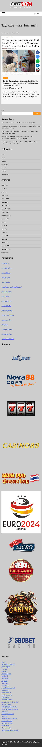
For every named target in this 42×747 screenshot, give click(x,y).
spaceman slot (6, 320)
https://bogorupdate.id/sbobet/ (11, 287)
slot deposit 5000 (7, 315)
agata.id (4, 671)
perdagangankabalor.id (9, 707)
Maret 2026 (4, 185)
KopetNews (17, 742)
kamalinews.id (6, 693)
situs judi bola (5, 273)
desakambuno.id (6, 721)
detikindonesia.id (6, 700)
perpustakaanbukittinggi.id (9, 730)
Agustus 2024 (5, 219)
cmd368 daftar (6, 268)
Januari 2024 (4, 242)
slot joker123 (5, 263)
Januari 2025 (4, 202)
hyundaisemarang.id (8, 688)
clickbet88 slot (6, 306)
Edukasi (5, 78)
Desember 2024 (5, 205)
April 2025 (4, 192)
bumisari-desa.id (6, 723)
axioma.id (4, 711)
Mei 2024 (4, 229)
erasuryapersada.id (7, 714)
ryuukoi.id (4, 676)
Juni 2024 (4, 225)
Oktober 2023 (5, 252)
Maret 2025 (4, 195)
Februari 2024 (5, 239)
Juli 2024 (3, 222)
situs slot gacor (6, 292)
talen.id (3, 662)
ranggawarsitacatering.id (9, 718)
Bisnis (2, 154)
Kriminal (3, 171)
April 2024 (4, 232)
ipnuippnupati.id (6, 695)
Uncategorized (5, 174)
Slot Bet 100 (5, 282)
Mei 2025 (4, 188)
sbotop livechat (6, 334)
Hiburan (3, 161)
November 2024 (5, 209)
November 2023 (5, 249)
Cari (2, 110)
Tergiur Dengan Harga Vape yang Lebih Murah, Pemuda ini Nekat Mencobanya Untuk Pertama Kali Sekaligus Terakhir (20, 83)
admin (6, 88)
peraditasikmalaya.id (8, 664)
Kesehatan (4, 168)
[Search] (38, 13)
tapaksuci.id (5, 690)
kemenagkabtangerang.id (9, 709)
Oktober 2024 (5, 212)
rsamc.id (4, 716)
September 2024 (6, 215)
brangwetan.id (6, 678)
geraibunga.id (5, 667)
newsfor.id (4, 683)
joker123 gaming (6, 310)
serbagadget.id (6, 674)
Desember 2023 (5, 246)
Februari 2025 (5, 198)
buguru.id (4, 681)
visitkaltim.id (5, 725)
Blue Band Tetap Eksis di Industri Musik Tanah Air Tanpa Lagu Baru (18, 122)
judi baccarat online (7, 339)
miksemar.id (5, 697)
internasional (4, 164)
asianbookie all (6, 301)
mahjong (4, 325)
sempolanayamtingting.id (9, 702)
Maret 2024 (4, 236)
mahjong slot (5, 278)
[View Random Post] (34, 13)
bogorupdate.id (6, 704)
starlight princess (7, 329)
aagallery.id (5, 685)
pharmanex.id (6, 728)
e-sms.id (4, 669)
